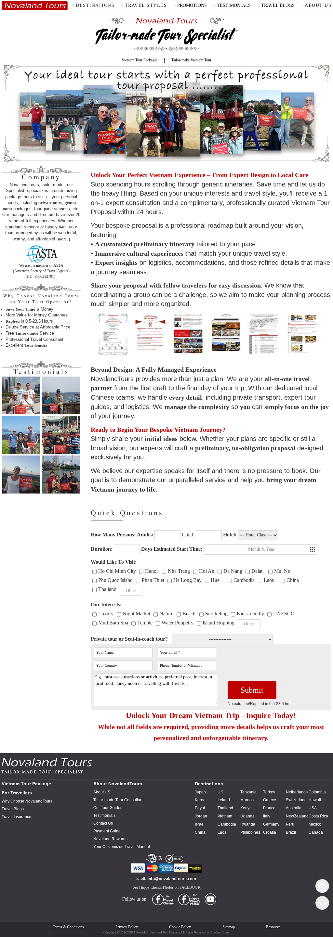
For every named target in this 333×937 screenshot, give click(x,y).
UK (220, 792)
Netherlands (297, 792)
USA (313, 808)
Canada (316, 832)
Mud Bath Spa (113, 622)
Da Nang (232, 571)
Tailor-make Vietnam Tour (191, 60)
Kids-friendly (250, 613)
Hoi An (206, 571)
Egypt (200, 808)
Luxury (105, 613)
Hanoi (151, 571)
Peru (290, 824)
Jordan (201, 816)
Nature (166, 613)
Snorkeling (216, 613)
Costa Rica (318, 816)
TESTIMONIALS (234, 5)
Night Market (136, 613)
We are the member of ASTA (41, 265)
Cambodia (244, 580)
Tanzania (248, 792)
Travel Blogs (13, 809)
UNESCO (284, 613)
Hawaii (315, 800)
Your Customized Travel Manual (121, 846)
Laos (269, 580)
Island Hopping (218, 622)
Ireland (224, 800)
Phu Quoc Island (115, 580)
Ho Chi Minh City (117, 571)
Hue (215, 580)
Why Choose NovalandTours (27, 801)
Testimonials (104, 815)
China (292, 580)
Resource (273, 927)
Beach (188, 613)
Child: (188, 534)
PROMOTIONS (192, 5)
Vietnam (225, 816)
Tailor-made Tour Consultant (118, 800)
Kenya (246, 808)
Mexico (315, 824)
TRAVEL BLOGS (278, 5)
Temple (145, 622)
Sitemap (228, 927)
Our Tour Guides (107, 807)
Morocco (248, 800)
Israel (200, 824)
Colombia (317, 792)
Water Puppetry (177, 622)
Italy (266, 816)
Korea (200, 800)
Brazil (291, 832)
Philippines (250, 832)
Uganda (247, 816)
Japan (200, 792)
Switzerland (296, 800)
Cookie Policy (180, 927)
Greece (269, 800)
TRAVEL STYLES (146, 5)
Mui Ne (282, 571)
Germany (271, 824)
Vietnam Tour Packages (140, 60)
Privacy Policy (126, 927)
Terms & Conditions (68, 927)
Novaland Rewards (110, 839)
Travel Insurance (16, 817)
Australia (293, 808)
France (269, 808)
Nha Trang (179, 571)
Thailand (107, 589)
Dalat (256, 571)
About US (101, 792)
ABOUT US (318, 5)
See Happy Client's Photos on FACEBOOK (167, 887)
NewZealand (297, 816)
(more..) (63, 239)
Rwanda (247, 824)
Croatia (269, 832)
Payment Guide (107, 831)
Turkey (269, 792)
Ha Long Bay (187, 580)
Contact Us (103, 823)
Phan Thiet (153, 580)
